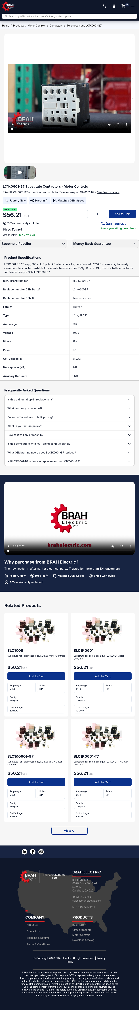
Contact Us (33, 931)
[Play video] (20, 172)
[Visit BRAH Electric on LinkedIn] (24, 852)
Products (18, 25)
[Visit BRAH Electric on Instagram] (41, 852)
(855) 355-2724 (117, 223)
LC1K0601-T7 (114, 761)
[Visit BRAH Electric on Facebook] (32, 852)
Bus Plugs (78, 924)
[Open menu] (133, 6)
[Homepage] (8, 6)
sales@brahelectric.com (86, 900)
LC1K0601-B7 (80, 289)
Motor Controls (37, 25)
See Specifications (108, 192)
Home (5, 25)
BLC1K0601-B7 (81, 280)
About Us (32, 924)
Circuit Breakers (81, 929)
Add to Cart (122, 214)
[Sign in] (114, 6)
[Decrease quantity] (91, 214)
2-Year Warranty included (23, 223)
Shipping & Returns (38, 937)
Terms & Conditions (38, 944)
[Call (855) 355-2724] (105, 6)
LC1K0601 (112, 655)
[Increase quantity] (103, 214)
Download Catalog (83, 939)
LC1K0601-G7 (47, 761)
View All (69, 830)
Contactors (56, 25)
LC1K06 (44, 655)
